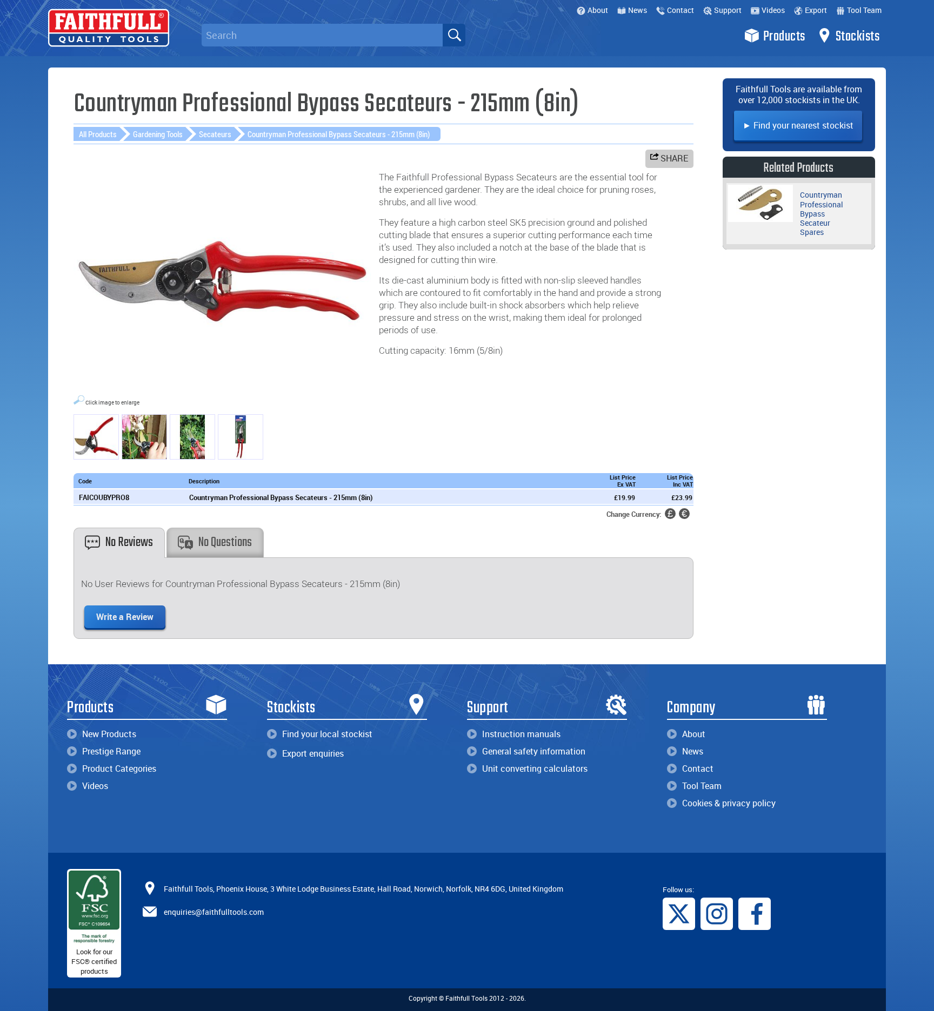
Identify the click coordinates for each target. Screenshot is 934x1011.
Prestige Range (111, 751)
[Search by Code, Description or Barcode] (454, 35)
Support (728, 10)
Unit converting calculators (535, 768)
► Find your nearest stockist (798, 125)
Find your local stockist (327, 734)
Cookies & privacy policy (729, 803)
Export (816, 10)
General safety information (533, 751)
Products (784, 37)
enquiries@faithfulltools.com (214, 911)
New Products (109, 734)
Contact (680, 10)
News (637, 10)
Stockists (858, 37)
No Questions (225, 542)
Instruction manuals (521, 734)
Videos (773, 10)
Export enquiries (313, 753)
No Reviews (129, 542)
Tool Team (864, 10)
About (598, 10)
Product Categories (119, 768)
